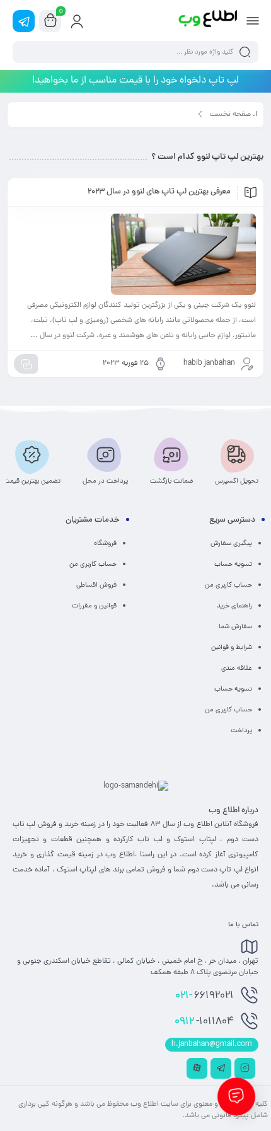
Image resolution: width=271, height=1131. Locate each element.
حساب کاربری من (228, 585)
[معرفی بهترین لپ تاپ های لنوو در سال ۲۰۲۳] (135, 254)
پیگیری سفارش (231, 544)
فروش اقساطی (96, 585)
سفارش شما (235, 627)
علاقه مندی (236, 668)
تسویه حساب (233, 565)
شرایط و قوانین (231, 648)
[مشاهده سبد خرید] (50, 21)
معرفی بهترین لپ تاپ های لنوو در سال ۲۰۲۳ (159, 192)
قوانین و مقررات (94, 606)
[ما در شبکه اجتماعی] (24, 21)
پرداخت (241, 731)
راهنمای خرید (234, 606)
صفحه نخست (230, 114)
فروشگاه (105, 544)
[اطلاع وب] (208, 21)
